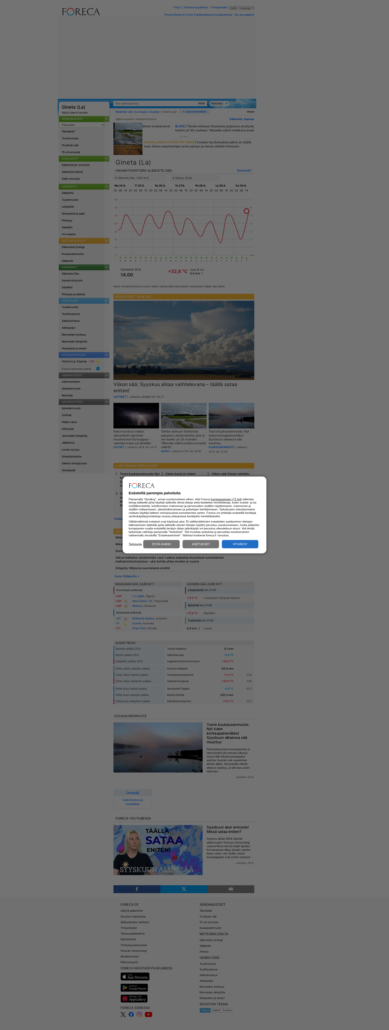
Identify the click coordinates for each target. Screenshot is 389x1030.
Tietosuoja (135, 544)
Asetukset (201, 544)
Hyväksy (240, 544)
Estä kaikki (161, 544)
